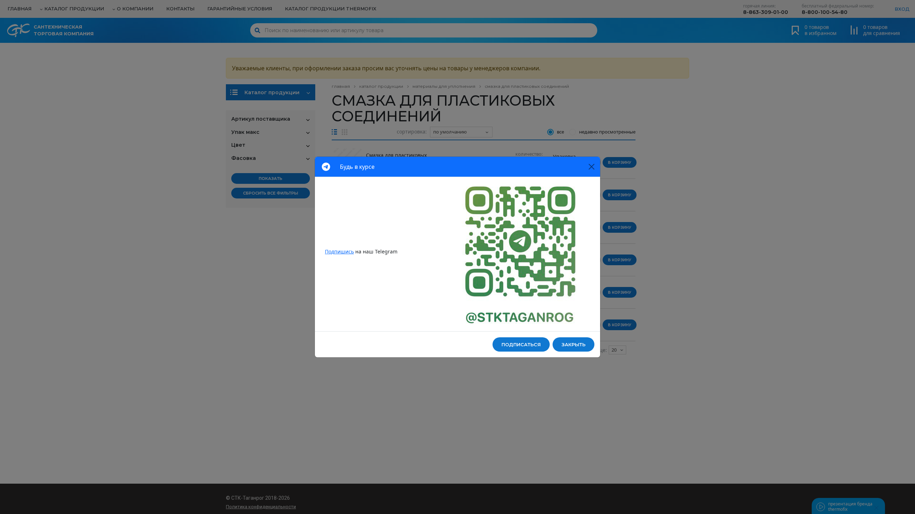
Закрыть (573, 344)
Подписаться (521, 344)
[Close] (591, 166)
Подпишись (339, 251)
